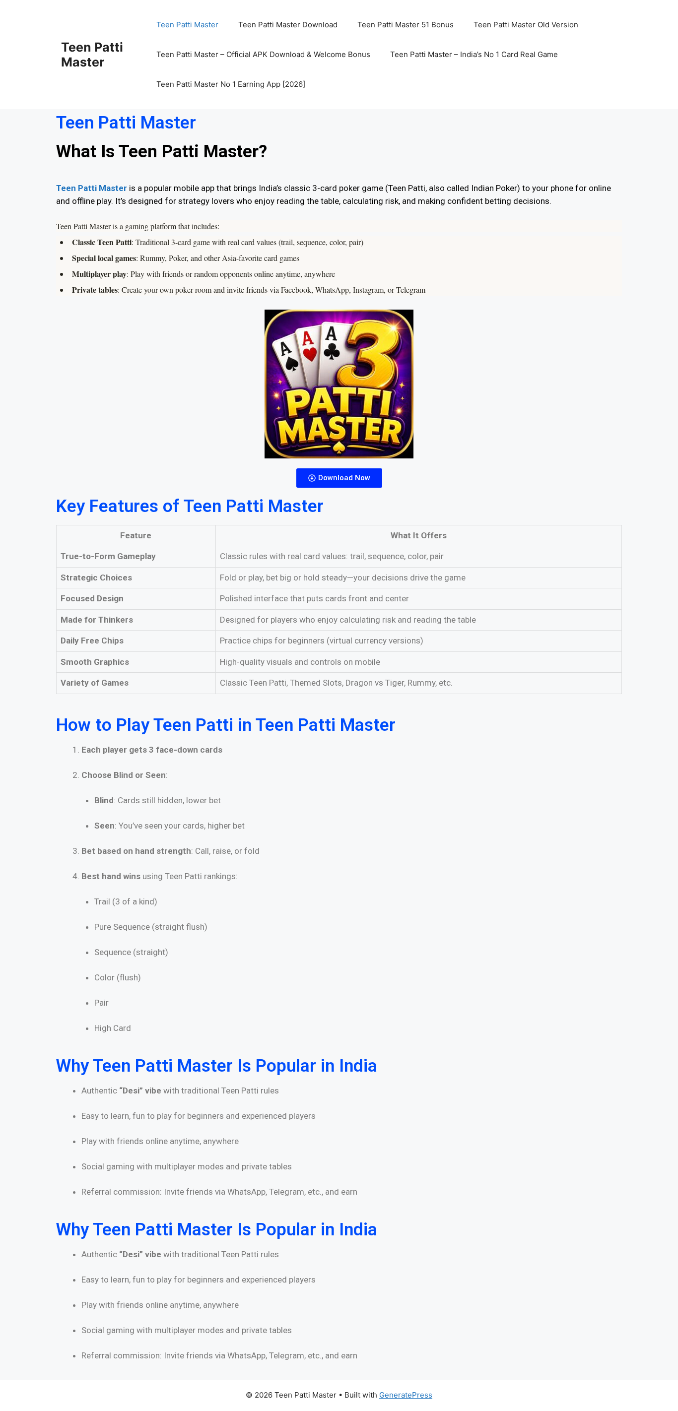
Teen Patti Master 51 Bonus (405, 24)
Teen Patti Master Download (288, 24)
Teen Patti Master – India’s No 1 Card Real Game (474, 54)
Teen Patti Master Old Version (526, 24)
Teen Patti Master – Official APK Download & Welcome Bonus (263, 54)
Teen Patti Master (92, 54)
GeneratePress (405, 1395)
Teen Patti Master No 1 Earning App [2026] (230, 84)
